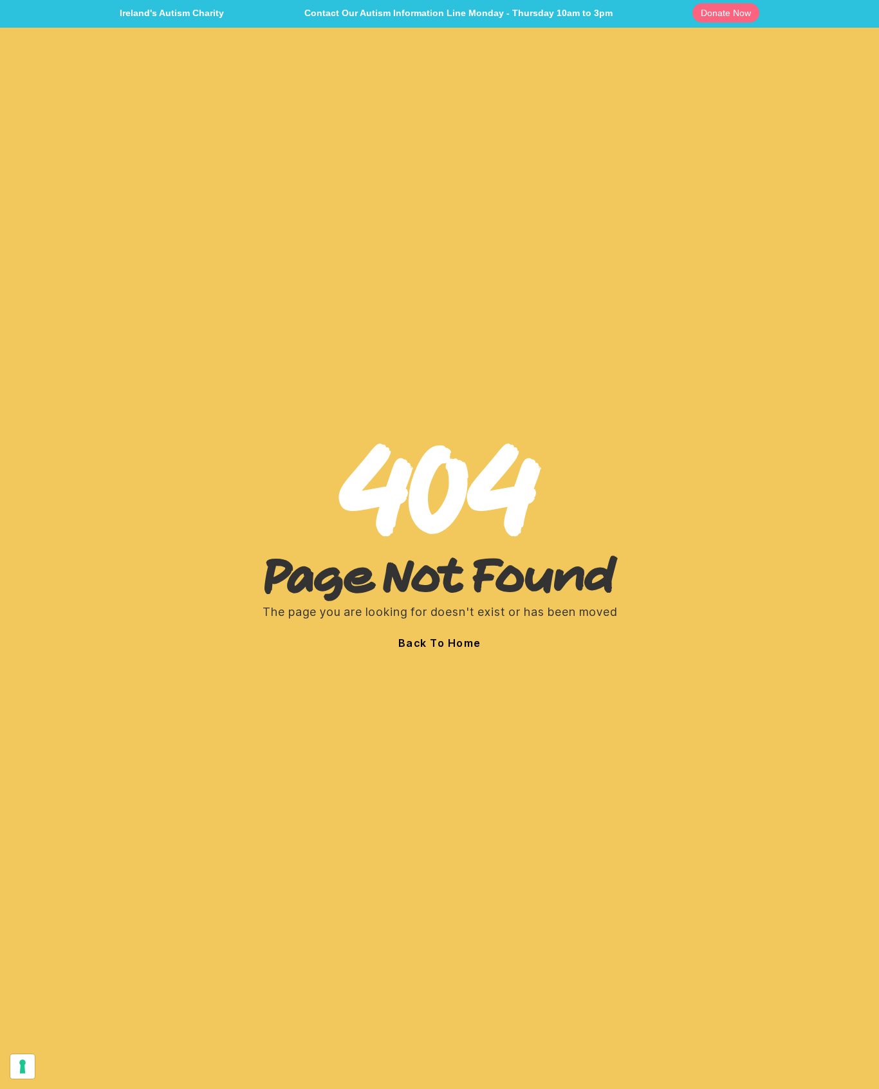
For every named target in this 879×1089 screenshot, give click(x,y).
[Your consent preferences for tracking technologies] (22, 1066)
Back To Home (439, 643)
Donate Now (726, 13)
